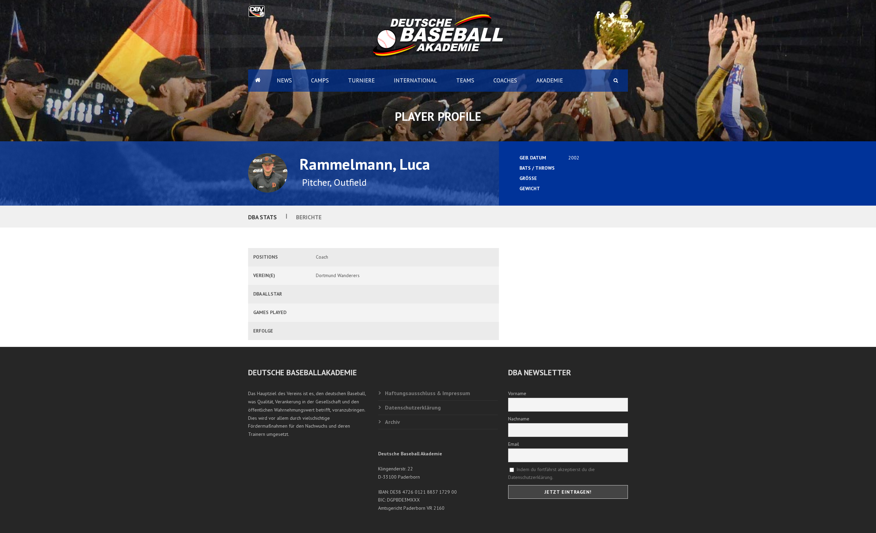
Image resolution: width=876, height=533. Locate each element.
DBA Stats (262, 217)
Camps (320, 80)
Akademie (549, 80)
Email (513, 444)
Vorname (517, 393)
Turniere (361, 80)
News (284, 80)
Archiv (392, 421)
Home (257, 80)
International (415, 80)
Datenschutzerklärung (413, 407)
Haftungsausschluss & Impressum (427, 393)
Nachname (518, 419)
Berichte (309, 217)
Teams (465, 80)
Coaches (505, 80)
